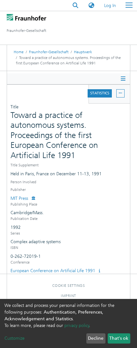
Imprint (68, 296)
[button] (91, 5)
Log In (110, 5)
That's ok (118, 338)
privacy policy (76, 325)
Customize (14, 338)
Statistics (99, 93)
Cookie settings (68, 285)
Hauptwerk (83, 52)
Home (19, 52)
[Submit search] (75, 5)
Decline (96, 338)
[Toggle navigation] (129, 5)
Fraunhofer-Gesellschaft (48, 52)
